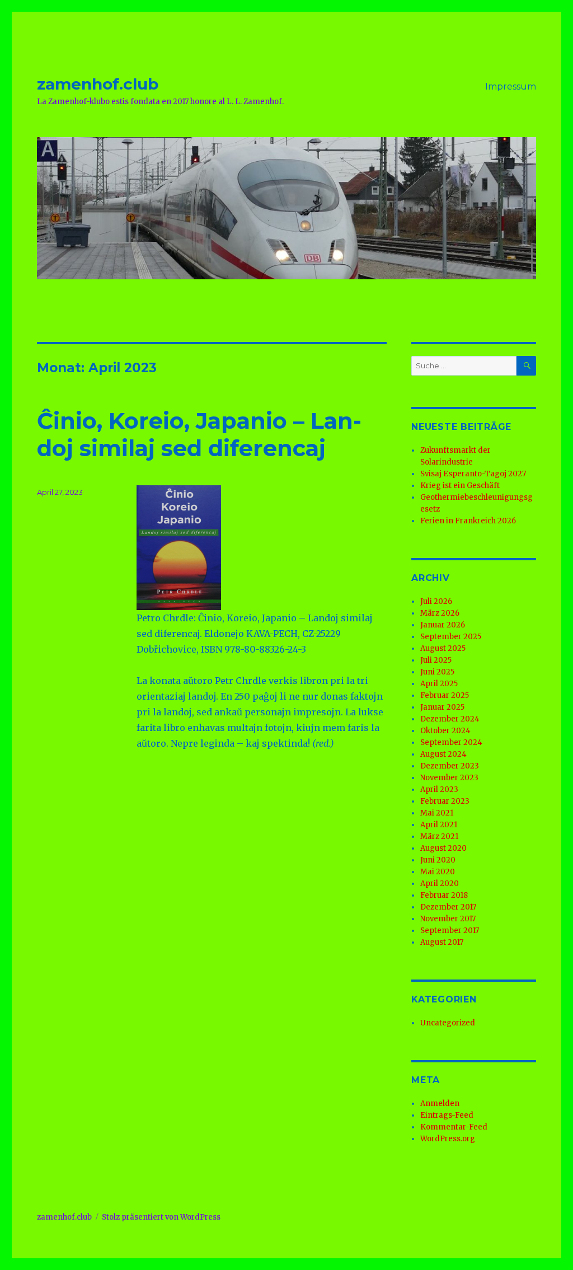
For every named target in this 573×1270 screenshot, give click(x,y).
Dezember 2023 (449, 766)
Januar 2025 (442, 707)
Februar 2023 (444, 801)
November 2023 (449, 777)
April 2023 (439, 789)
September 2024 (451, 742)
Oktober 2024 (445, 730)
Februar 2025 (444, 695)
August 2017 (441, 942)
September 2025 (450, 636)
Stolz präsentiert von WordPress (161, 1217)
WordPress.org (447, 1139)
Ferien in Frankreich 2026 (468, 521)
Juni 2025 (437, 672)
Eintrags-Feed (446, 1115)
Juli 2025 (436, 660)
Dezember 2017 (448, 907)
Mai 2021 (436, 813)
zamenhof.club (97, 83)
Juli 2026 (436, 601)
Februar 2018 (444, 895)
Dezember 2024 (450, 719)
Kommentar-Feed (453, 1127)
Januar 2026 (442, 625)
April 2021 (438, 825)
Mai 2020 (437, 872)
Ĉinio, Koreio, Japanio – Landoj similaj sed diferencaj (199, 434)
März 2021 (439, 836)
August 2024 (443, 754)
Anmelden (439, 1103)
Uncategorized (447, 1023)
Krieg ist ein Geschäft (460, 485)
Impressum (510, 86)
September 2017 (449, 930)
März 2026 (439, 613)
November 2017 (448, 919)
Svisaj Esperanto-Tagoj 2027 (473, 474)
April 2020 (439, 883)
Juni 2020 (437, 860)
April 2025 (439, 683)
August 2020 (443, 848)
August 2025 (443, 648)
